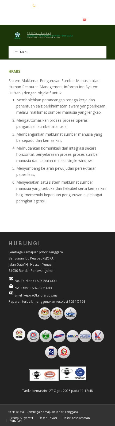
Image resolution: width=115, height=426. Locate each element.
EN (11, 5)
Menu (24, 52)
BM (19, 5)
